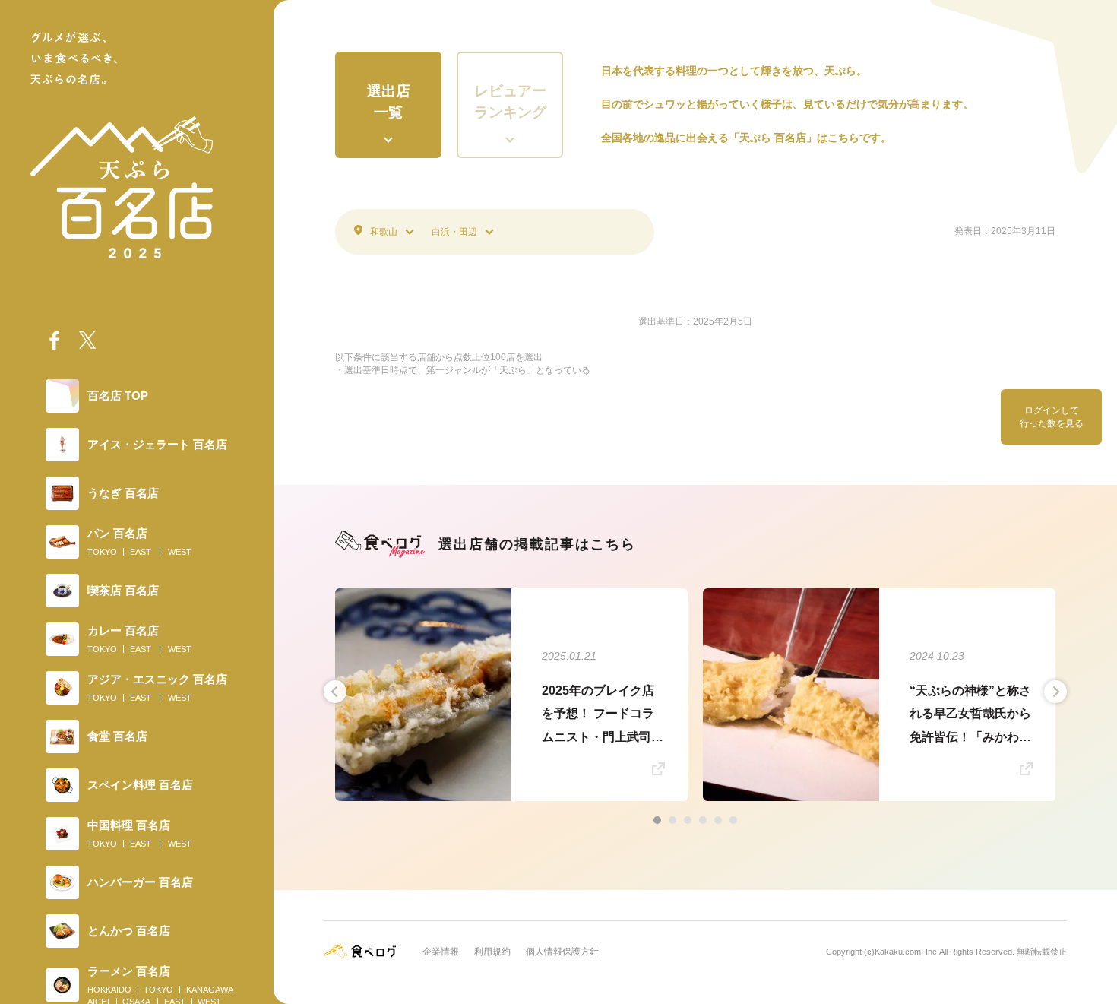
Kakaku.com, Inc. (907, 951)
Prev (335, 691)
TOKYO (102, 551)
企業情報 (440, 951)
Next (1055, 691)
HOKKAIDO (109, 989)
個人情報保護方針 (562, 951)
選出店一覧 (388, 102)
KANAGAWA (209, 989)
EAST (140, 551)
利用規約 (492, 951)
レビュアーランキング (510, 102)
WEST (179, 551)
